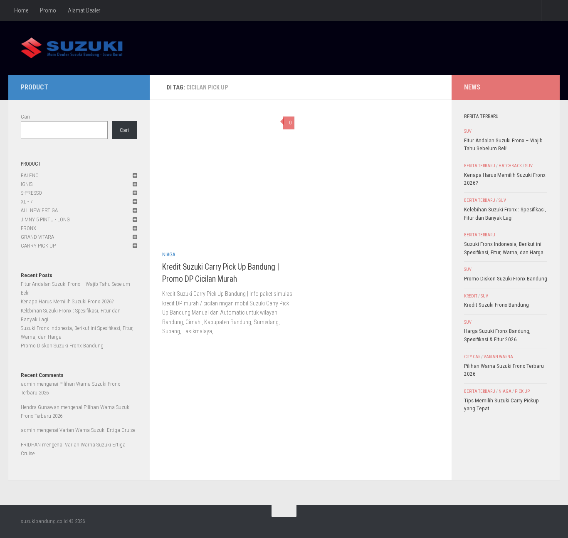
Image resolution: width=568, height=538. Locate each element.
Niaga (168, 255)
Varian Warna (498, 356)
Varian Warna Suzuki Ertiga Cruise (97, 430)
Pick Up (522, 391)
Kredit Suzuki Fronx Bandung (496, 305)
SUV (468, 131)
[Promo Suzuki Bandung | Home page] (72, 47)
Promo (48, 10)
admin (28, 384)
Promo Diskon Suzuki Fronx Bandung (62, 345)
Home (21, 10)
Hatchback (510, 166)
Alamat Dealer (84, 10)
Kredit (470, 296)
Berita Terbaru (479, 166)
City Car (472, 356)
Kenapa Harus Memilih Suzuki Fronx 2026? (67, 301)
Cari (25, 117)
